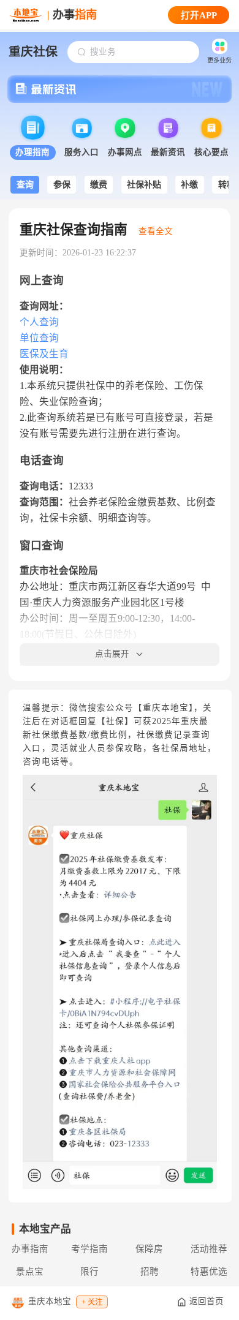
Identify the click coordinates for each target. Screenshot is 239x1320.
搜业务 (103, 51)
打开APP (199, 15)
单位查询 (39, 338)
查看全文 (155, 231)
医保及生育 (44, 354)
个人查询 (39, 322)
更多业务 (219, 60)
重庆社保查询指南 (73, 229)
